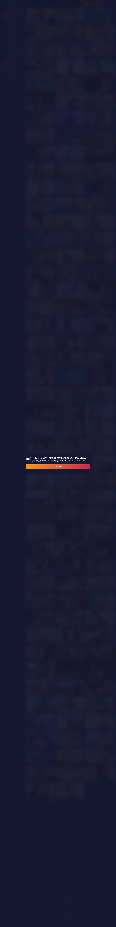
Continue (58, 467)
